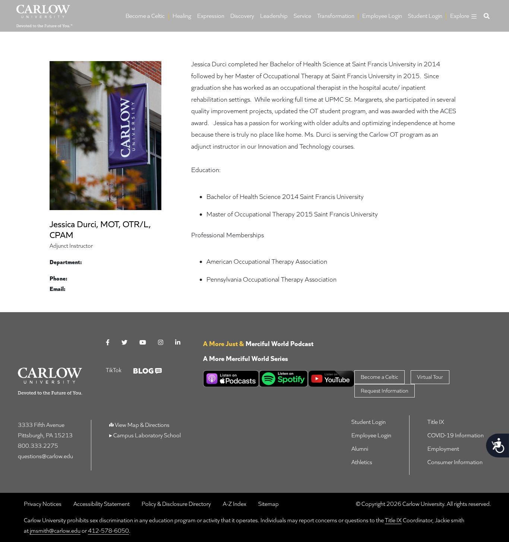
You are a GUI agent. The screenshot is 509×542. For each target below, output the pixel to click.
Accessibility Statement (101, 504)
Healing (182, 15)
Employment (443, 448)
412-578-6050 (108, 530)
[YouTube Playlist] (331, 379)
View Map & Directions (142, 424)
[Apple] (231, 379)
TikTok (113, 370)
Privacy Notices (42, 504)
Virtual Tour (430, 376)
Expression (210, 15)
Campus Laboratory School (146, 435)
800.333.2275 (38, 445)
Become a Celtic (145, 15)
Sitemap (268, 504)
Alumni (359, 448)
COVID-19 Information (455, 435)
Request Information (384, 390)
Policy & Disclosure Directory (176, 504)
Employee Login (382, 15)
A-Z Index (234, 504)
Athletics (361, 462)
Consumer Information (455, 462)
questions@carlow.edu (45, 456)
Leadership (274, 15)
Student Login (425, 15)
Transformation (335, 15)
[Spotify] (283, 379)
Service (302, 15)
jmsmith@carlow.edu (55, 530)
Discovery (242, 15)
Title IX (435, 421)
